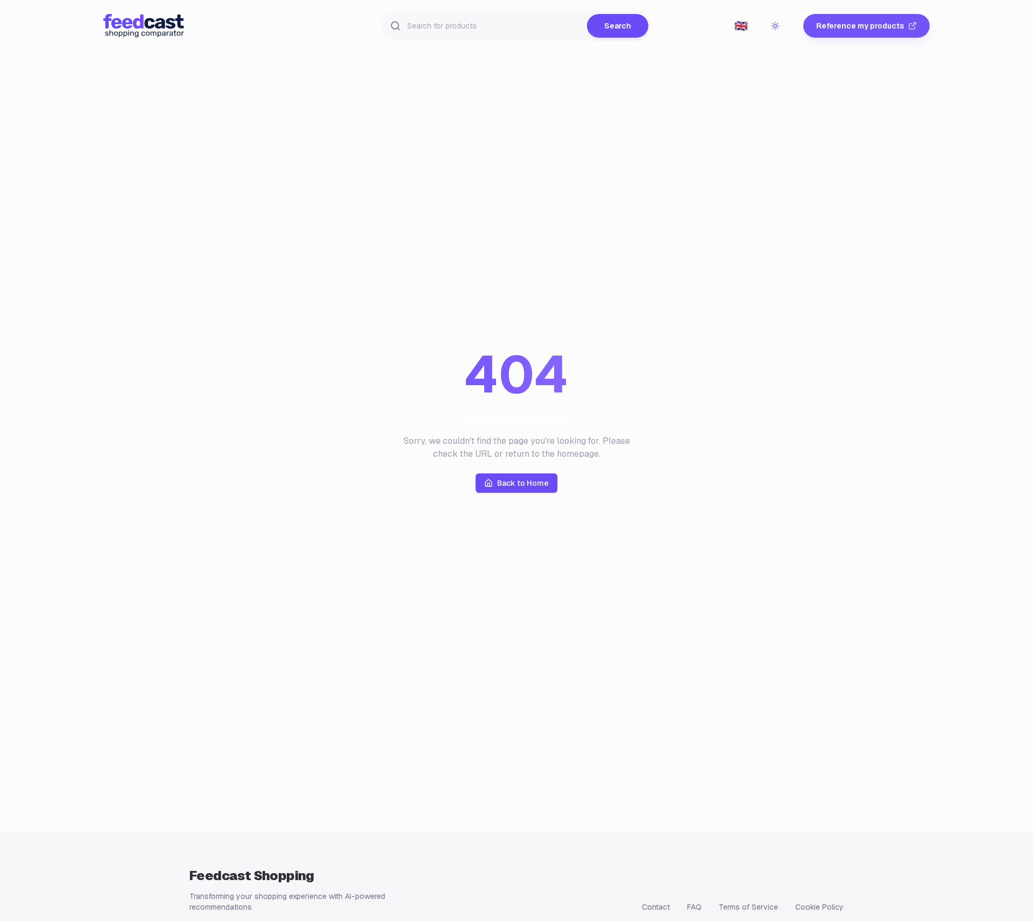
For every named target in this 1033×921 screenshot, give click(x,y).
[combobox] (741, 26)
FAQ (694, 907)
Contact (656, 907)
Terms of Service (748, 907)
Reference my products (860, 26)
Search (617, 26)
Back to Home (523, 483)
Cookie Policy (819, 907)
